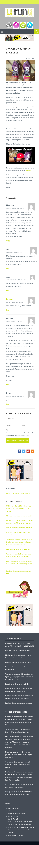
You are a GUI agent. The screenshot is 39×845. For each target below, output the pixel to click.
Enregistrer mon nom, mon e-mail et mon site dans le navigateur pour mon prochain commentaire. (19, 434)
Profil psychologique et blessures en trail (18, 703)
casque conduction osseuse (17, 813)
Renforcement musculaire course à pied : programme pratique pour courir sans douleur (19, 719)
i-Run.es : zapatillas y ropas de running (21, 827)
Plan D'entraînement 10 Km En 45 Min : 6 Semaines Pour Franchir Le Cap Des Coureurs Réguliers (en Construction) (19, 739)
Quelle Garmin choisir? (15, 835)
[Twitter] (23, 451)
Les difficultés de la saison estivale (18, 549)
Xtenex (28, 171)
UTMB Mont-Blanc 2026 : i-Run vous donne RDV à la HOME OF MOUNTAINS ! (18, 508)
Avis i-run (11, 811)
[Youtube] (28, 451)
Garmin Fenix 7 (13, 816)
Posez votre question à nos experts (18, 493)
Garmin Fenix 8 (13, 819)
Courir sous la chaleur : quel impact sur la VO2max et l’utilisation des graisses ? (19, 563)
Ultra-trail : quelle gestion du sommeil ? (19, 516)
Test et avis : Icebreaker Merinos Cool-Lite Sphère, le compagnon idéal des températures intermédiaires (19, 542)
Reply (8, 240)
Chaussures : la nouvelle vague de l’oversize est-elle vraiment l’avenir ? (17, 764)
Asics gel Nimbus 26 (14, 808)
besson (9, 299)
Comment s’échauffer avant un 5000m (19, 528)
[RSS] (32, 451)
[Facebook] (19, 451)
